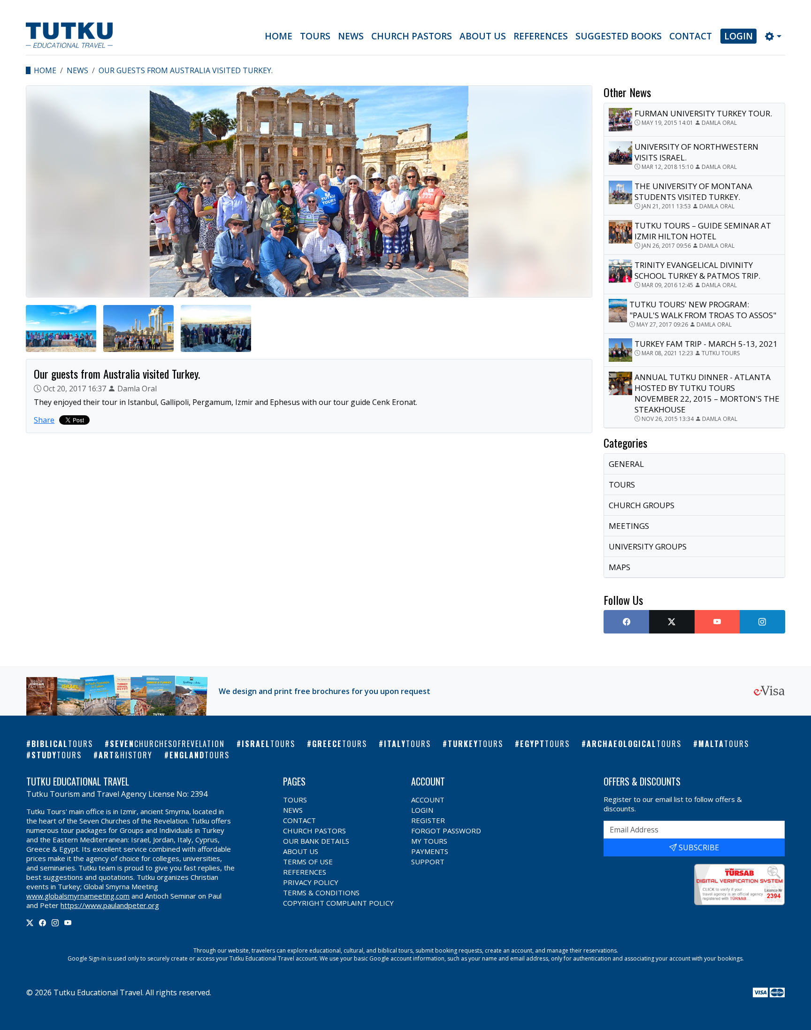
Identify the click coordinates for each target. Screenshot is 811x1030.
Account (427, 799)
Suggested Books (618, 36)
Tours (315, 36)
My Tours (429, 841)
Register (428, 820)
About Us (482, 36)
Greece (339, 743)
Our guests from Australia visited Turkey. (186, 70)
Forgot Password (446, 830)
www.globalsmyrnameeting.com (78, 895)
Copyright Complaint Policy (338, 903)
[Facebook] (42, 922)
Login (738, 36)
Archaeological (634, 743)
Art (126, 755)
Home (278, 36)
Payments (429, 851)
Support (427, 861)
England (199, 755)
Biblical (62, 743)
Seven (167, 743)
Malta (723, 743)
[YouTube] (67, 922)
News (351, 36)
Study (56, 755)
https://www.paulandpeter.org (110, 905)
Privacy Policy (310, 882)
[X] (29, 922)
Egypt (545, 743)
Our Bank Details (316, 841)
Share (44, 420)
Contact (690, 36)
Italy (407, 743)
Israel (268, 743)
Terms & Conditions (321, 892)
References (540, 36)
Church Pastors (411, 36)
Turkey (475, 743)
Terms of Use (308, 861)
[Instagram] (55, 922)
